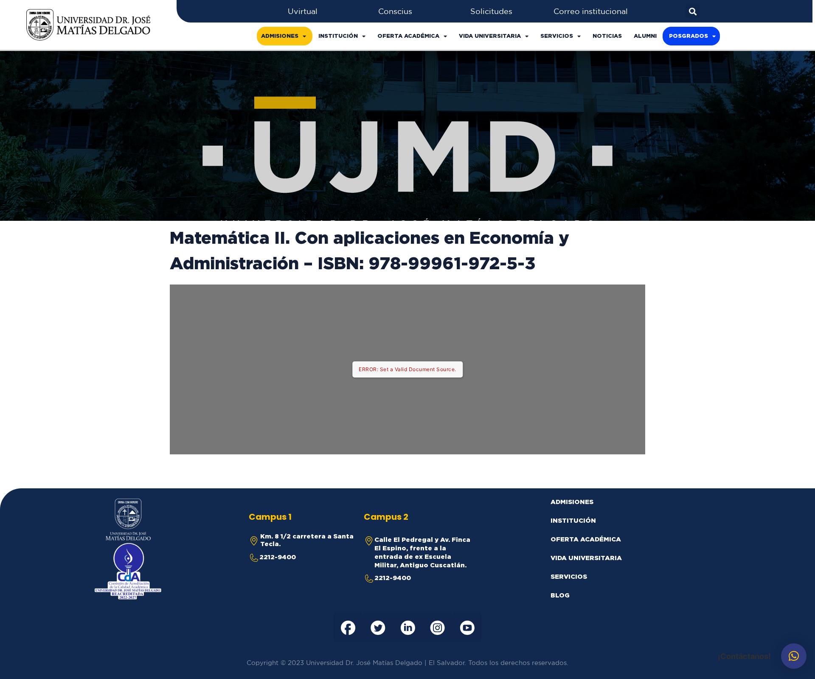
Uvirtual (303, 11)
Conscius (395, 11)
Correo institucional (591, 11)
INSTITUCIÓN (338, 36)
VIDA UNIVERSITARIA (490, 36)
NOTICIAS (607, 36)
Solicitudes (491, 11)
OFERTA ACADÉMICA (408, 36)
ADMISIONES (279, 36)
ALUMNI (645, 36)
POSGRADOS (688, 36)
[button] (794, 656)
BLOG (560, 595)
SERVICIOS (556, 36)
